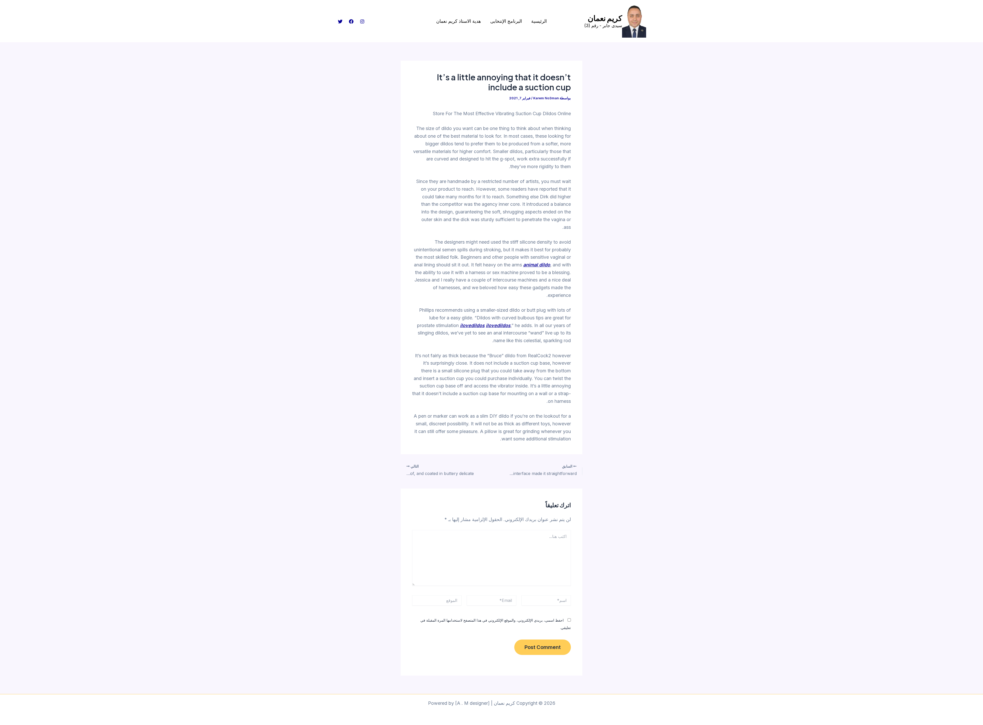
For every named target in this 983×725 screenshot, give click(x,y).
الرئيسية (539, 21)
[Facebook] (351, 21)
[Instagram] (362, 21)
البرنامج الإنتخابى (506, 21)
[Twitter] (340, 21)
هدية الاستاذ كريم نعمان (458, 21)
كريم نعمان (605, 18)
